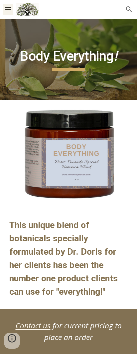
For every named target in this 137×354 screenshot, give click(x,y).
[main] (68, 59)
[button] (8, 9)
